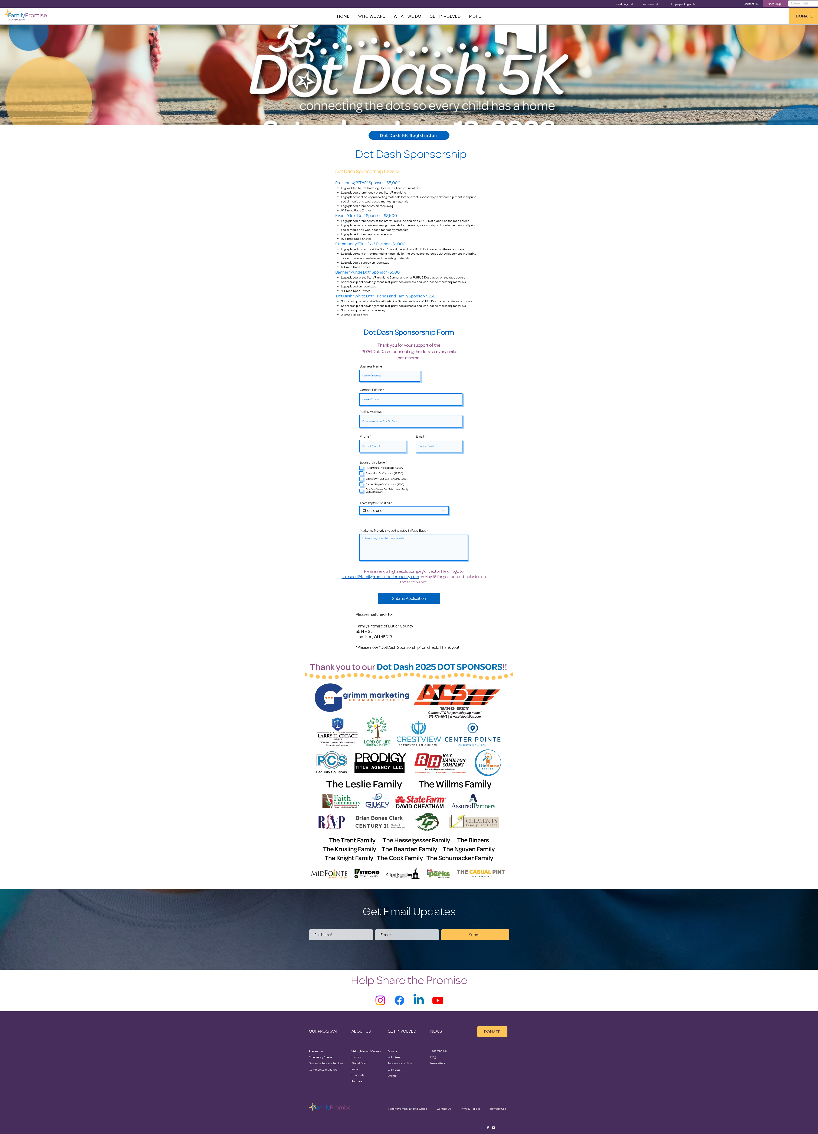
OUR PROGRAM (323, 1031)
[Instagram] (380, 1000)
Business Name (371, 366)
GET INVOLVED (402, 1031)
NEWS (436, 1031)
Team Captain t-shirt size (376, 502)
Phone (364, 436)
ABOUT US (361, 1031)
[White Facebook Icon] (488, 1127)
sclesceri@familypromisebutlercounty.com (380, 576)
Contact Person (371, 390)
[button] (475, 16)
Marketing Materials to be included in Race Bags (393, 530)
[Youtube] (437, 1000)
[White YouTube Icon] (493, 1127)
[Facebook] (399, 1000)
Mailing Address (371, 411)
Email (420, 436)
